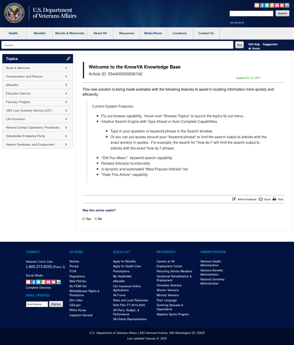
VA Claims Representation (130, 319)
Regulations (77, 276)
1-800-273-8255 (39, 266)
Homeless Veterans (169, 285)
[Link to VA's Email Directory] (256, 5)
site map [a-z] (237, 22)
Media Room (153, 33)
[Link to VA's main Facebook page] (261, 5)
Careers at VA (166, 261)
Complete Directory (38, 287)
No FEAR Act (78, 286)
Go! (239, 45)
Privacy (74, 266)
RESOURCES (166, 252)
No (100, 218)
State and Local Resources (130, 300)
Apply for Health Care (127, 266)
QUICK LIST (121, 252)
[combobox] (117, 45)
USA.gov (75, 305)
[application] (37, 101)
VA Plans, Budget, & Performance (126, 312)
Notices (74, 261)
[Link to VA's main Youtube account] (282, 5)
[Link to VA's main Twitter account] (266, 5)
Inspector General (81, 315)
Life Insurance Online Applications (127, 288)
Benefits (39, 33)
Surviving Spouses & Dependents (170, 307)
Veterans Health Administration (210, 263)
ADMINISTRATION (213, 252)
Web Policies (77, 281)
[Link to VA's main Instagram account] (287, 5)
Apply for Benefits (124, 261)
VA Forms (119, 295)
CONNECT (33, 252)
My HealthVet (122, 276)
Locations (180, 33)
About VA (100, 33)
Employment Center (169, 266)
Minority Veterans (168, 295)
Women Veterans (168, 290)
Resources (126, 33)
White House (77, 310)
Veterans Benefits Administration (211, 272)
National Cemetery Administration (212, 281)
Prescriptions (121, 271)
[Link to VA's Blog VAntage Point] (271, 5)
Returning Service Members (174, 271)
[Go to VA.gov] (39, 13)
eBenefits (119, 281)
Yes (88, 218)
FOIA (72, 271)
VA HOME (76, 252)
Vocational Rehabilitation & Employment (174, 278)
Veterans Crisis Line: (39, 261)
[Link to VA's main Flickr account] (277, 5)
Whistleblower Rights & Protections (84, 293)
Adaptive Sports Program (173, 314)
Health (13, 33)
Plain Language (167, 300)
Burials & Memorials (69, 33)
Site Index (75, 300)
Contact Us (206, 33)
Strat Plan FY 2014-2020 (129, 305)
